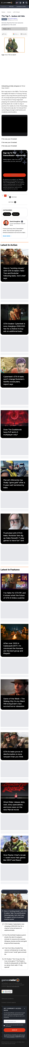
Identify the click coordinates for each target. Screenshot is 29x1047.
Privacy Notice (11, 182)
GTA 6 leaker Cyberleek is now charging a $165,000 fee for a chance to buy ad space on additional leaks (14, 927)
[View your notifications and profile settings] (23, 2)
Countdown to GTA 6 (21, 6)
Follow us (17, 34)
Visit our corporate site (13, 986)
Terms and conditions (8, 998)
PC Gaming (7, 214)
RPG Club (11, 6)
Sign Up (14, 1030)
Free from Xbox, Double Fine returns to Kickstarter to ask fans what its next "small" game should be (15, 951)
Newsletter (24, 34)
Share (5, 34)
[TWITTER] (22, 221)
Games (3, 12)
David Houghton (13, 18)
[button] (26, 2)
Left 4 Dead (16, 12)
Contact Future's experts (9, 1002)
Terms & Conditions (11, 1036)
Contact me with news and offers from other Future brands (14, 1025)
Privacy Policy (18, 1035)
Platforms (15, 214)
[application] (14, 124)
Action (9, 12)
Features (4, 19)
